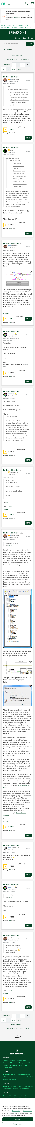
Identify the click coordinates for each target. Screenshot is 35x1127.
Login (25, 38)
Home (3, 25)
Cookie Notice (27, 1111)
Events (27, 1088)
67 (4, 69)
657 (10, 830)
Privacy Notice (16, 1111)
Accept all (17, 1119)
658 (10, 870)
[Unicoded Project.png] (17, 618)
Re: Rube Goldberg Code (11, 77)
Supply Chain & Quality (17, 1088)
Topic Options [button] (7, 49)
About (19, 1086)
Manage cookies (17, 1124)
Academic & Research (9, 1060)
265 (13, 69)
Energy (21, 1063)
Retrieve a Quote (8, 1077)
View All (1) (6, 313)
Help (31, 38)
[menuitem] (26, 4)
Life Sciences (13, 1065)
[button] (5, 129)
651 (10, 133)
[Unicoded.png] (17, 667)
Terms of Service (19, 1077)
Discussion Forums (22, 25)
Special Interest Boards (9, 27)
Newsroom (7, 1088)
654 (10, 376)
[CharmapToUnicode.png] (17, 278)
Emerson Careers (27, 1086)
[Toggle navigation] (9, 3)
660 (10, 1002)
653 (10, 322)
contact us (17, 17)
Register (17, 38)
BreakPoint (22, 27)
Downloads (6, 1096)
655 (10, 455)
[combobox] (13, 44)
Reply (28, 138)
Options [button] (28, 80)
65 (22, 64)
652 (10, 228)
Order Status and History (23, 1074)
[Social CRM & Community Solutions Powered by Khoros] (17, 1036)
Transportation (8, 1067)
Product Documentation (16, 1096)
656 (10, 518)
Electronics (14, 1063)
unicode (10, 311)
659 (10, 920)
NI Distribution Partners (9, 1074)
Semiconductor (23, 1065)
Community (10, 25)
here (7, 502)
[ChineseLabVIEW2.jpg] (17, 695)
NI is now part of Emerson (9, 1086)
